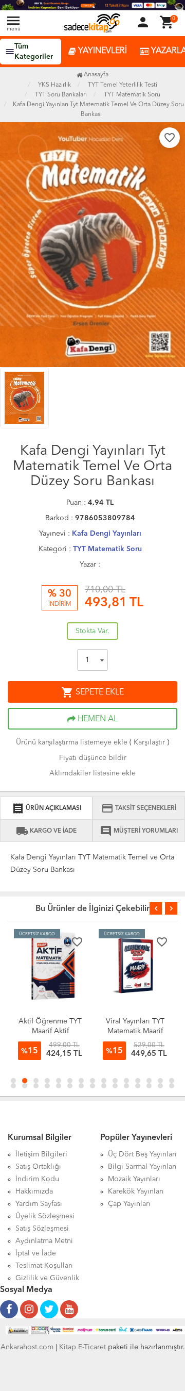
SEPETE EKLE (92, 692)
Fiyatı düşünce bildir (92, 757)
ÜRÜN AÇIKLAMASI (46, 808)
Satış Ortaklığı (38, 1166)
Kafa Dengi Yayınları (106, 533)
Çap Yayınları (129, 1203)
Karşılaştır (149, 742)
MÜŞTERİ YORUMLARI (139, 831)
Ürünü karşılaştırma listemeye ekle (71, 742)
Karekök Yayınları (136, 1191)
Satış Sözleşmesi (42, 1228)
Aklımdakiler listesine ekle (92, 773)
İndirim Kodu (37, 1179)
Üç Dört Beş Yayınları (142, 1154)
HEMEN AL (97, 719)
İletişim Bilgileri (41, 1154)
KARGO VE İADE (46, 831)
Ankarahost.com (27, 1347)
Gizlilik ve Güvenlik (47, 1278)
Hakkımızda (34, 1191)
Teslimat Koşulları (44, 1265)
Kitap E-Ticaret (82, 1347)
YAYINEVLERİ (101, 51)
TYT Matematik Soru (107, 549)
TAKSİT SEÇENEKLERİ (138, 808)
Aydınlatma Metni (44, 1241)
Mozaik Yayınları (134, 1179)
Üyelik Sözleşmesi (45, 1216)
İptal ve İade (35, 1253)
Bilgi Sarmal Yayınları (142, 1166)
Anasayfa (95, 75)
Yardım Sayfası (38, 1203)
